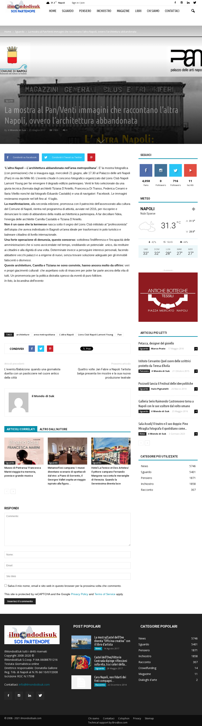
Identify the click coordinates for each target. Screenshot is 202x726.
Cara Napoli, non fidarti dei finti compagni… (110, 678)
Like (146, 165)
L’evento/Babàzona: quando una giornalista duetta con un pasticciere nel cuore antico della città (32, 373)
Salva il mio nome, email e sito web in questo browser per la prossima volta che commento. (65, 585)
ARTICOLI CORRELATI (21, 429)
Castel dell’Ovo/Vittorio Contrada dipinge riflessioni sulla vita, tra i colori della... (110, 660)
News (142, 433)
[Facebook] (175, 3)
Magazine (123, 11)
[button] (193, 11)
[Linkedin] (188, 3)
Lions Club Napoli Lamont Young (95, 334)
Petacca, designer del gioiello (156, 343)
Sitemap (149, 718)
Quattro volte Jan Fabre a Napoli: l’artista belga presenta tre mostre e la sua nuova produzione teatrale (104, 373)
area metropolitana (44, 334)
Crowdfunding (147, 668)
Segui (160, 165)
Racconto (147, 490)
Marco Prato (158, 348)
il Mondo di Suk (17, 130)
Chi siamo (153, 11)
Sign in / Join (78, 2)
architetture (22, 334)
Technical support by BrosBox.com (107, 722)
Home (52, 11)
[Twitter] (195, 3)
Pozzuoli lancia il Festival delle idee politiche (165, 383)
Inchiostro (104, 11)
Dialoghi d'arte (147, 680)
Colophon (123, 718)
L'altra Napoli (66, 334)
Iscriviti (190, 165)
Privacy (137, 718)
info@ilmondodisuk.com (34, 684)
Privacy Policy (79, 594)
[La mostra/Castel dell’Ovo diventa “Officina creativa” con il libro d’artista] (81, 642)
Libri (138, 11)
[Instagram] (182, 3)
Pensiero (85, 11)
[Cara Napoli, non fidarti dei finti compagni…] (81, 682)
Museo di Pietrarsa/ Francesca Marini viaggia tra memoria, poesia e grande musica (22, 471)
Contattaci (172, 11)
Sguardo (68, 11)
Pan (120, 334)
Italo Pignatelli (160, 388)
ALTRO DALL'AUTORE (53, 429)
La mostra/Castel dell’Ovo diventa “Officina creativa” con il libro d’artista (112, 640)
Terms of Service (104, 594)
